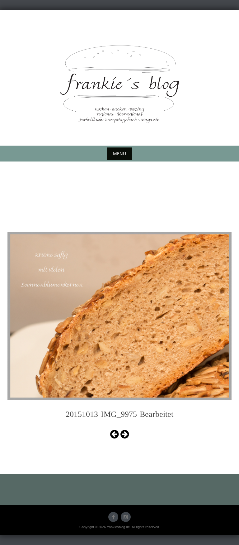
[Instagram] (126, 517)
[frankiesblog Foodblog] (119, 84)
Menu (119, 154)
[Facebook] (113, 517)
